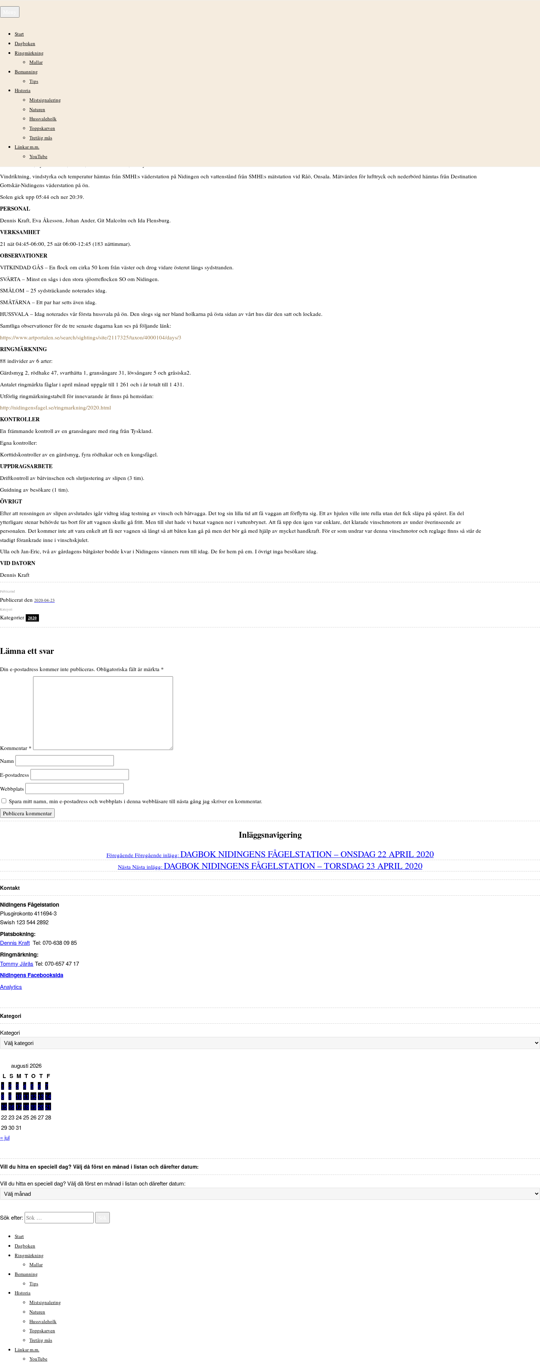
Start (19, 33)
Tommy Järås (16, 963)
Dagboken (25, 43)
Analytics (11, 986)
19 (33, 1106)
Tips (33, 81)
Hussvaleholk (43, 118)
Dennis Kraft (15, 942)
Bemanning (26, 71)
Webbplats (12, 788)
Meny (10, 11)
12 (33, 1096)
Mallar (36, 62)
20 (41, 1106)
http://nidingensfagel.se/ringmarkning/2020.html (55, 407)
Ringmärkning (29, 53)
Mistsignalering (45, 100)
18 (26, 1106)
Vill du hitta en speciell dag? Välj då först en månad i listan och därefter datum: (93, 1183)
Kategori (10, 1032)
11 (26, 1096)
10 (19, 1096)
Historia (22, 90)
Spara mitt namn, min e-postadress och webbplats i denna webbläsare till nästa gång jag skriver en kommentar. (135, 801)
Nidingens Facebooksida (31, 975)
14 (48, 1096)
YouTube (38, 156)
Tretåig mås (40, 137)
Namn (7, 760)
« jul (5, 1137)
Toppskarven (42, 128)
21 (48, 1106)
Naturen (37, 109)
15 (4, 1106)
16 (11, 1106)
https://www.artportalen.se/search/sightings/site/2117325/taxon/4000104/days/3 (90, 337)
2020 (32, 618)
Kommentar (16, 747)
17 (19, 1106)
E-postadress (14, 774)
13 (41, 1096)
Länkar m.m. (27, 146)
